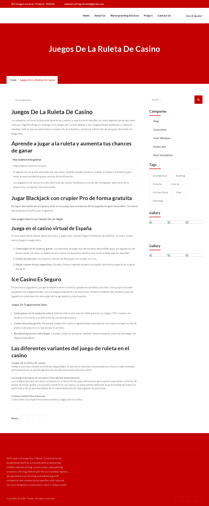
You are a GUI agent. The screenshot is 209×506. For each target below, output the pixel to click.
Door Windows (161, 138)
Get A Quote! (194, 15)
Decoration (159, 129)
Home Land (159, 146)
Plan (179, 192)
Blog (156, 121)
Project (148, 15)
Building (180, 175)
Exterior (157, 184)
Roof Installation (163, 155)
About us (99, 15)
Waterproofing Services (124, 15)
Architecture (160, 175)
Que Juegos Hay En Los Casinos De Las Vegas (37, 219)
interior (175, 184)
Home (86, 15)
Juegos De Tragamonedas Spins (29, 304)
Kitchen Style (160, 192)
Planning (158, 200)
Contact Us (164, 15)
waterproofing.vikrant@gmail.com (84, 3)
